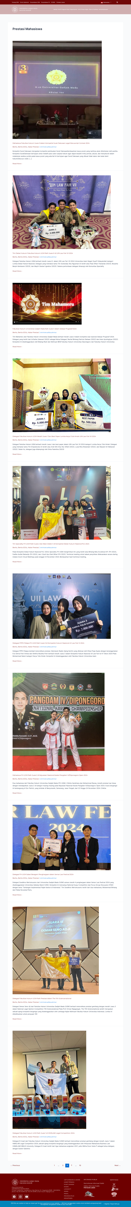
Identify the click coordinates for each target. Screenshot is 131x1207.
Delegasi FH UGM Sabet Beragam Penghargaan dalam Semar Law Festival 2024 (43, 874)
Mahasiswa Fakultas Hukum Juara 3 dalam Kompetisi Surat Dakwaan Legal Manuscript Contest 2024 (51, 143)
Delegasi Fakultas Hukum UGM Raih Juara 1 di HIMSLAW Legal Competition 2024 (44, 1133)
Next (118, 1165)
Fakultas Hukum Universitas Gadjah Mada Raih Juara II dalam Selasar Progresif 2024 (45, 329)
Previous (15, 1165)
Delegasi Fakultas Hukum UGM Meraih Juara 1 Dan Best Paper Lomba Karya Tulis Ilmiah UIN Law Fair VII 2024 (54, 436)
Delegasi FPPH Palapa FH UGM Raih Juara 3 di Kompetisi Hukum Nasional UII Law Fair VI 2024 (48, 643)
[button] (117, 2)
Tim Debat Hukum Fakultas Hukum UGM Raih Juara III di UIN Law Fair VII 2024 (43, 253)
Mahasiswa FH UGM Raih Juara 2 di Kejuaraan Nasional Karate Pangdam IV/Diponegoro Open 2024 (50, 775)
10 (80, 1165)
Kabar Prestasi (33, 147)
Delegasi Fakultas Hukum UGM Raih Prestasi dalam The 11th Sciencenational (42, 998)
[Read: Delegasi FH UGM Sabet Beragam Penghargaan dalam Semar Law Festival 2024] (62, 837)
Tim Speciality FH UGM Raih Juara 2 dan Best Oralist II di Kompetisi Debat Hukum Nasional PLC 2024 (51, 544)
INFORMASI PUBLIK (90, 1179)
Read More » (17, 164)
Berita (15, 147)
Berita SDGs (22, 147)
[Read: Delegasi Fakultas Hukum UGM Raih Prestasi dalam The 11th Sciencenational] (56, 950)
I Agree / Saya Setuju (111, 1204)
